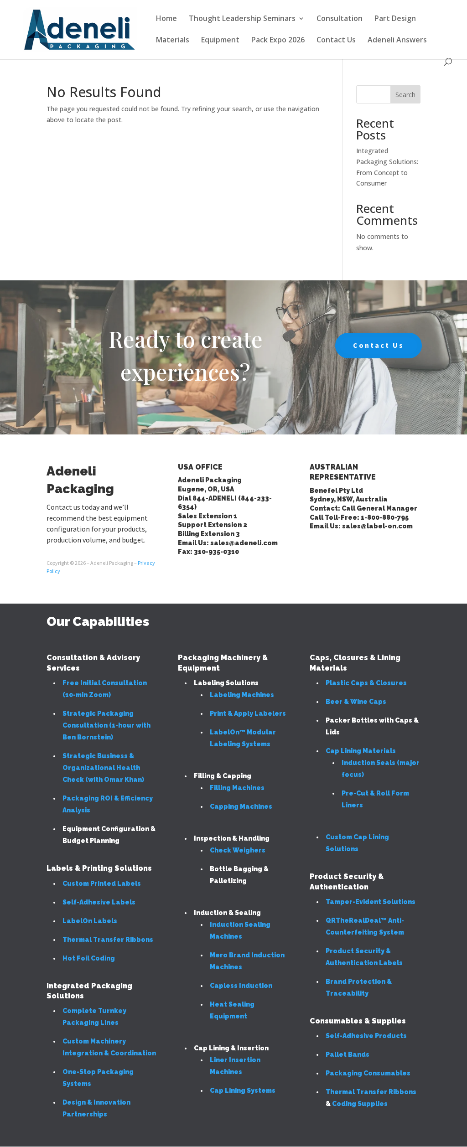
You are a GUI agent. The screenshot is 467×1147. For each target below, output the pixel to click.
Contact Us (336, 40)
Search (405, 94)
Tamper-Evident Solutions (370, 901)
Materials (172, 40)
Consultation (340, 19)
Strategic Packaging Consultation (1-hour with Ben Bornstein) (106, 725)
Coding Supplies (360, 1103)
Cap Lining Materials (361, 750)
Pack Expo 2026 (278, 40)
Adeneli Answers (397, 40)
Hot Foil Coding (88, 958)
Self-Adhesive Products (366, 1035)
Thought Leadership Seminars (242, 19)
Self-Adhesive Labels (98, 902)
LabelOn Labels (89, 921)
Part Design (395, 19)
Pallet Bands (347, 1054)
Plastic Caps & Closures (366, 683)
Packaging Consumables (368, 1073)
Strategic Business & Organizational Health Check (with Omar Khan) (103, 767)
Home (166, 19)
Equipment (220, 40)
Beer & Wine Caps (356, 701)
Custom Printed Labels (101, 883)
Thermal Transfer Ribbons (107, 939)
